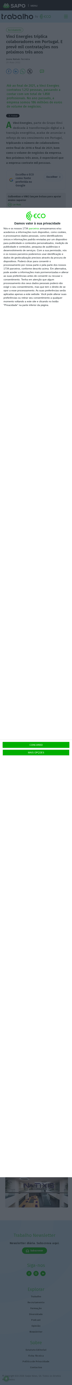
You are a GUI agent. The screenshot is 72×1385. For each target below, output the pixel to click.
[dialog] (36, 692)
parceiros (34, 228)
